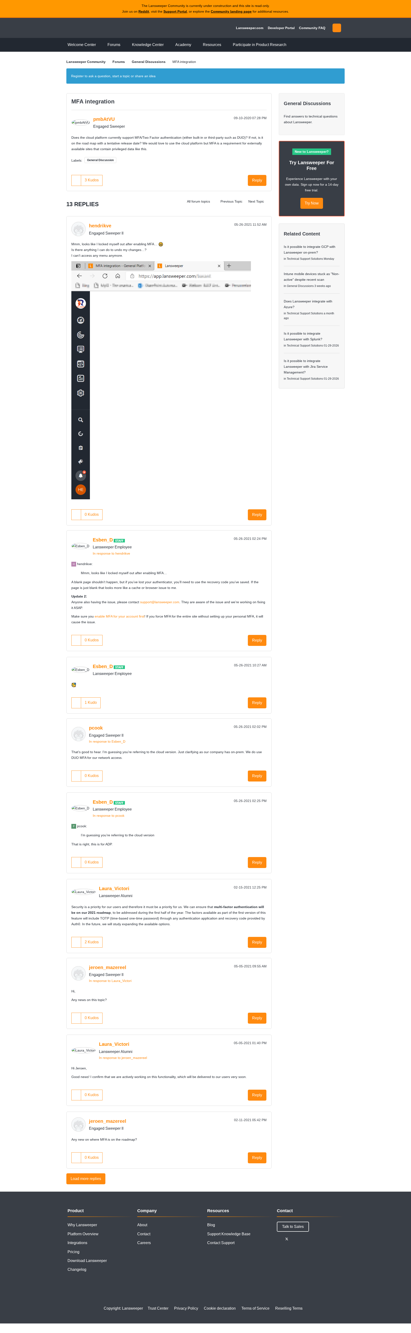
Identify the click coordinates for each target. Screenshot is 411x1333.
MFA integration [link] (184, 62)
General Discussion (100, 160)
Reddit (143, 11)
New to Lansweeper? (312, 151)
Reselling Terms (289, 1308)
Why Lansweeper (82, 1225)
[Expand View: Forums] (124, 44)
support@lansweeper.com (159, 602)
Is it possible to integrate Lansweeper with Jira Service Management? (306, 366)
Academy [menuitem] (183, 45)
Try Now (312, 203)
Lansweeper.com (249, 28)
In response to (111, 553)
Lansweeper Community (99, 28)
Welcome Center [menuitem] (82, 45)
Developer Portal (281, 28)
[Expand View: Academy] (194, 44)
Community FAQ (312, 28)
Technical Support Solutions (305, 258)
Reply (257, 180)
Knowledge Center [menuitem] (148, 45)
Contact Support (221, 1243)
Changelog (77, 1269)
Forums (119, 62)
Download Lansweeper (87, 1261)
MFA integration (93, 101)
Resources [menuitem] (212, 45)
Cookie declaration (220, 1308)
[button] (76, 180)
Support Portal (175, 11)
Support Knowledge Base (228, 1234)
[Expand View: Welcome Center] (99, 44)
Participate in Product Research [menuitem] (259, 45)
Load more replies (86, 1179)
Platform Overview (83, 1234)
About (142, 1225)
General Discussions (149, 62)
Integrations (77, 1243)
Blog (211, 1225)
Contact (143, 1234)
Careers (144, 1243)
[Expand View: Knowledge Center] (167, 44)
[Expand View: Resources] (224, 44)
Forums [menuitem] (114, 45)
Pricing (73, 1252)
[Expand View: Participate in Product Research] (290, 44)
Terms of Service (255, 1308)
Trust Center (158, 1308)
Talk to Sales (293, 1227)
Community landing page (231, 11)
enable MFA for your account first (119, 616)
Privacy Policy (186, 1308)
